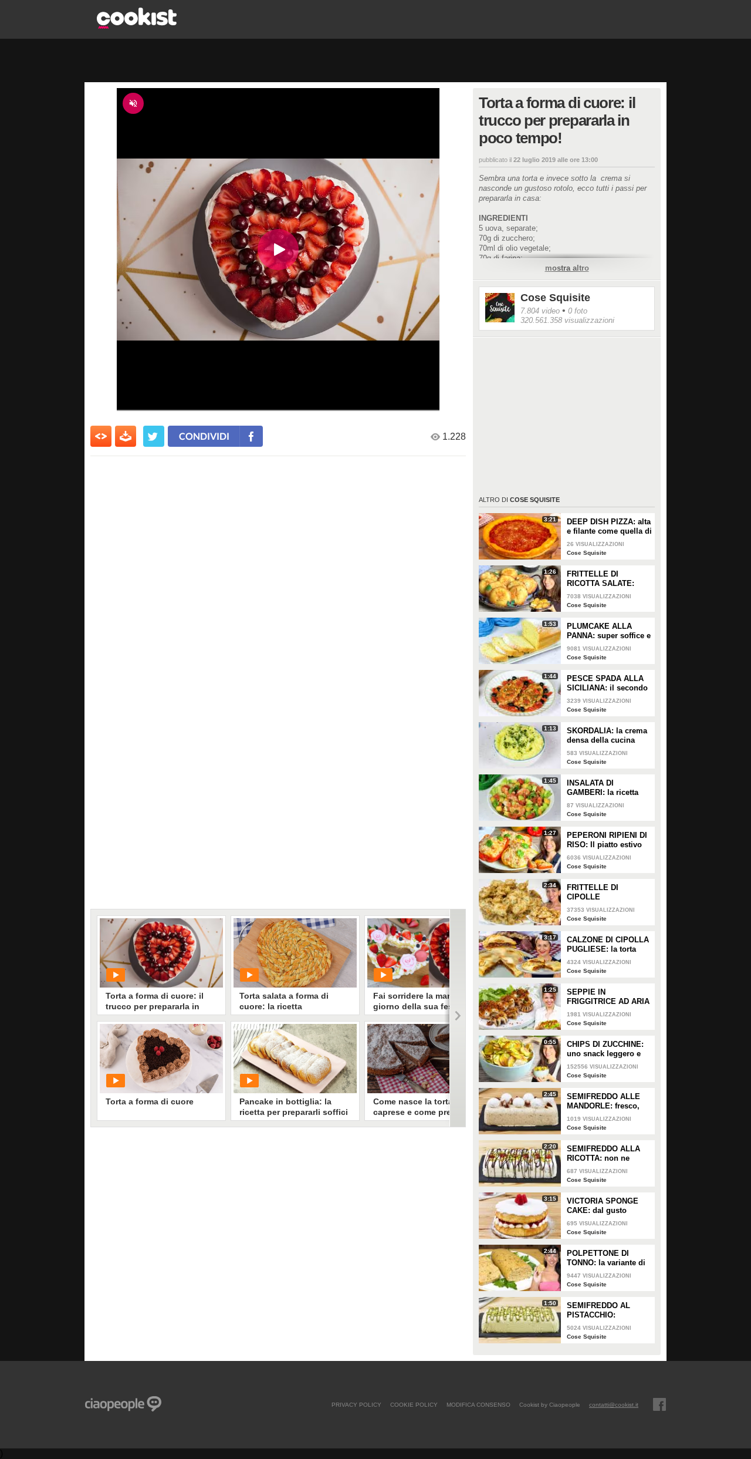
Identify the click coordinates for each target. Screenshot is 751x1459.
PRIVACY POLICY (356, 1404)
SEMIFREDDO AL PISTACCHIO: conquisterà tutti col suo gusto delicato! (603, 1310)
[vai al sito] (137, 26)
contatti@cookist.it (613, 1404)
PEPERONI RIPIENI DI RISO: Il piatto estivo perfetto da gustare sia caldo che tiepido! (607, 840)
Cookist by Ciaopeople (549, 1404)
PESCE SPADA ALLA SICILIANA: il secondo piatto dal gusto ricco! (607, 683)
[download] (125, 436)
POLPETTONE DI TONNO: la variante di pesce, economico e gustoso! (606, 1258)
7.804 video (540, 310)
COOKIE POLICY (414, 1404)
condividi (204, 436)
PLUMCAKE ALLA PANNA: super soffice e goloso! (609, 631)
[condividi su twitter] (153, 436)
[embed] (100, 436)
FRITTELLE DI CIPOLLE (592, 892)
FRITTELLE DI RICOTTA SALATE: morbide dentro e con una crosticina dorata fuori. (606, 579)
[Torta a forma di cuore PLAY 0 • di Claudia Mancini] (161, 1058)
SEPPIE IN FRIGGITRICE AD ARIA (608, 997)
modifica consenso (478, 1404)
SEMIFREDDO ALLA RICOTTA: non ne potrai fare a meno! (603, 1153)
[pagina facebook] (659, 1404)
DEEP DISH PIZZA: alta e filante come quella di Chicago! (609, 526)
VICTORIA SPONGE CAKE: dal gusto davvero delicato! (602, 1206)
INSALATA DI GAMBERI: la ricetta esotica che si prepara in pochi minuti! (607, 788)
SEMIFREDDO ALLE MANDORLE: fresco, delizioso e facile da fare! (603, 1101)
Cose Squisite (555, 298)
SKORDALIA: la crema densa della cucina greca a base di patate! (607, 735)
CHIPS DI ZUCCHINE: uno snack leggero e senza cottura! (605, 1049)
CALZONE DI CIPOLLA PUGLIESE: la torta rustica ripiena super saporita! (608, 944)
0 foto (577, 310)
